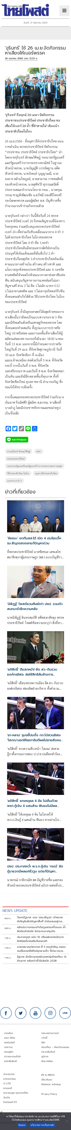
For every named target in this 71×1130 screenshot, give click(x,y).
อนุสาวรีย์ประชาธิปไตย (46, 473)
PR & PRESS (48, 1075)
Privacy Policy (49, 1094)
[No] (67, 1121)
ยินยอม (22, 1125)
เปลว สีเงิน (9, 1038)
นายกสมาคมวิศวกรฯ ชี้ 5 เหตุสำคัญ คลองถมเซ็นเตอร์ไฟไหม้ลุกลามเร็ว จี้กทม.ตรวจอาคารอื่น (41, 949)
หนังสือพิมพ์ (10, 1061)
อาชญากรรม (9, 1079)
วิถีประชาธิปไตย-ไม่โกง (18, 473)
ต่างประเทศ (9, 1074)
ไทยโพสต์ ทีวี (10, 1102)
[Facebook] (5, 1012)
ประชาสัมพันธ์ (48, 1052)
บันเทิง (6, 1097)
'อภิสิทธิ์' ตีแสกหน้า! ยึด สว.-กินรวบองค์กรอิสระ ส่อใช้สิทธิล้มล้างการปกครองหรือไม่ (32, 674)
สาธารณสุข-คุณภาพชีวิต (15, 1093)
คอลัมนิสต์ (9, 1042)
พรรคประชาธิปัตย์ (16, 458)
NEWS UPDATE (14, 910)
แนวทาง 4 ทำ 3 (14, 480)
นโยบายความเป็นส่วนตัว (42, 1125)
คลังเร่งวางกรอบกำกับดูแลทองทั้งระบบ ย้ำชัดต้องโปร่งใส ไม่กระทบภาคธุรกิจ (41, 929)
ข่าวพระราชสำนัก (12, 1056)
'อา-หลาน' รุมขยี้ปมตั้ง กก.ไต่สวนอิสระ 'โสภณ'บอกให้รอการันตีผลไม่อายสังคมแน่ (34, 740)
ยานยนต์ (7, 1088)
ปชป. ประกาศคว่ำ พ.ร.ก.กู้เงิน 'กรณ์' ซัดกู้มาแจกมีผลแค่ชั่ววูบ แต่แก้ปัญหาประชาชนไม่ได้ (35, 871)
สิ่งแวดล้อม (47, 1061)
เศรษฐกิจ (8, 1052)
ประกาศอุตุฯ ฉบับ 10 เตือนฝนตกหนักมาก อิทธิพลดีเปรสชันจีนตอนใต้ (40, 939)
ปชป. (38, 451)
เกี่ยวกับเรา (46, 1079)
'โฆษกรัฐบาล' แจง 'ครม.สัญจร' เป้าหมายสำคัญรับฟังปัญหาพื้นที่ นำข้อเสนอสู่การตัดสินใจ (40, 919)
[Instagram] (50, 1012)
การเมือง (8, 1033)
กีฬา (43, 1042)
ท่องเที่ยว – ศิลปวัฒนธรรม (55, 1047)
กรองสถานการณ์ (50, 1033)
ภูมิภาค (44, 1056)
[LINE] (65, 1012)
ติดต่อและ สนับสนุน (51, 1084)
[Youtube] (35, 1012)
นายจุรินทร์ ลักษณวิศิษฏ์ (18, 451)
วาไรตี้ (44, 1038)
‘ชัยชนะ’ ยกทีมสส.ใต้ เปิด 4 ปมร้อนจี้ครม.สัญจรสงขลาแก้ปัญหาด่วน (34, 541)
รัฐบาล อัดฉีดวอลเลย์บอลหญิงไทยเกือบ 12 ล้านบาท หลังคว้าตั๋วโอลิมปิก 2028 (42, 959)
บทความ (8, 1047)
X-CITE (7, 1083)
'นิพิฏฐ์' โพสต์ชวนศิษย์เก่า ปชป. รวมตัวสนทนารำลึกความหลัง (35, 606)
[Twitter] (20, 1012)
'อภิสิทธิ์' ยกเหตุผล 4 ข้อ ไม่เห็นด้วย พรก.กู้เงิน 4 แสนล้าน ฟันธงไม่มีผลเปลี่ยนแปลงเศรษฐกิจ (32, 805)
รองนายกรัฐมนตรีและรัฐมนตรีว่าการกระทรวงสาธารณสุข (34, 465)
